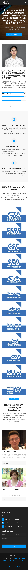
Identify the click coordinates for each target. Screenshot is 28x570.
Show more (14, 399)
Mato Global (22, 560)
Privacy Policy (11, 566)
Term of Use (17, 566)
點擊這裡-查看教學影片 (14, 34)
